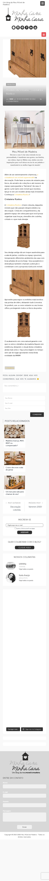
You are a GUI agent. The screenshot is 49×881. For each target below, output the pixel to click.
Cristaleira (9, 368)
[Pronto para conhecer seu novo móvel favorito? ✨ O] (24, 648)
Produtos (11, 84)
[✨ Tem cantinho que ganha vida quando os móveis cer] (24, 692)
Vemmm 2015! (35, 507)
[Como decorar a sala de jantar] (14, 458)
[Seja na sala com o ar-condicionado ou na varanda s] (24, 625)
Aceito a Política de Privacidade (25, 528)
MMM (11, 99)
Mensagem (7, 811)
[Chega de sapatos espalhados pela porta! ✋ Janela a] (24, 603)
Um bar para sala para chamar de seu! (15, 493)
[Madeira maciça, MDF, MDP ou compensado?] (14, 431)
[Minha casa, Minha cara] (24, 12)
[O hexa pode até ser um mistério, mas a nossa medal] (24, 714)
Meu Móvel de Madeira (29, 834)
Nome (5, 783)
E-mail (5, 792)
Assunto (6, 801)
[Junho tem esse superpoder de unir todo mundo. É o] (24, 670)
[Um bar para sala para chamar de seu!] (14, 482)
